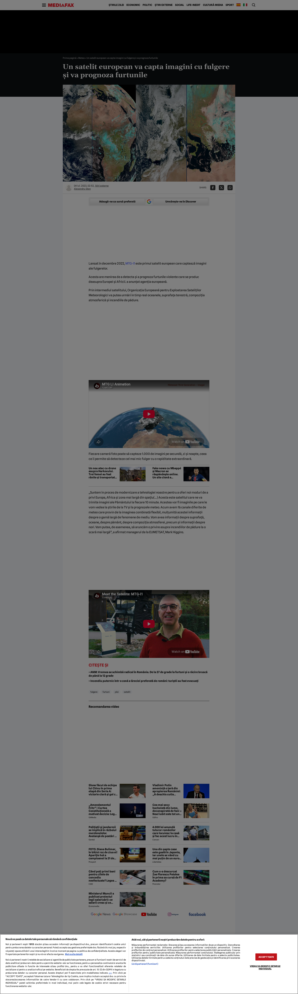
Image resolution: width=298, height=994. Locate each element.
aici (110, 973)
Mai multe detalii (74, 954)
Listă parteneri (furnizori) (145, 964)
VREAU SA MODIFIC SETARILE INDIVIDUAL (265, 967)
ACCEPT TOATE (266, 957)
